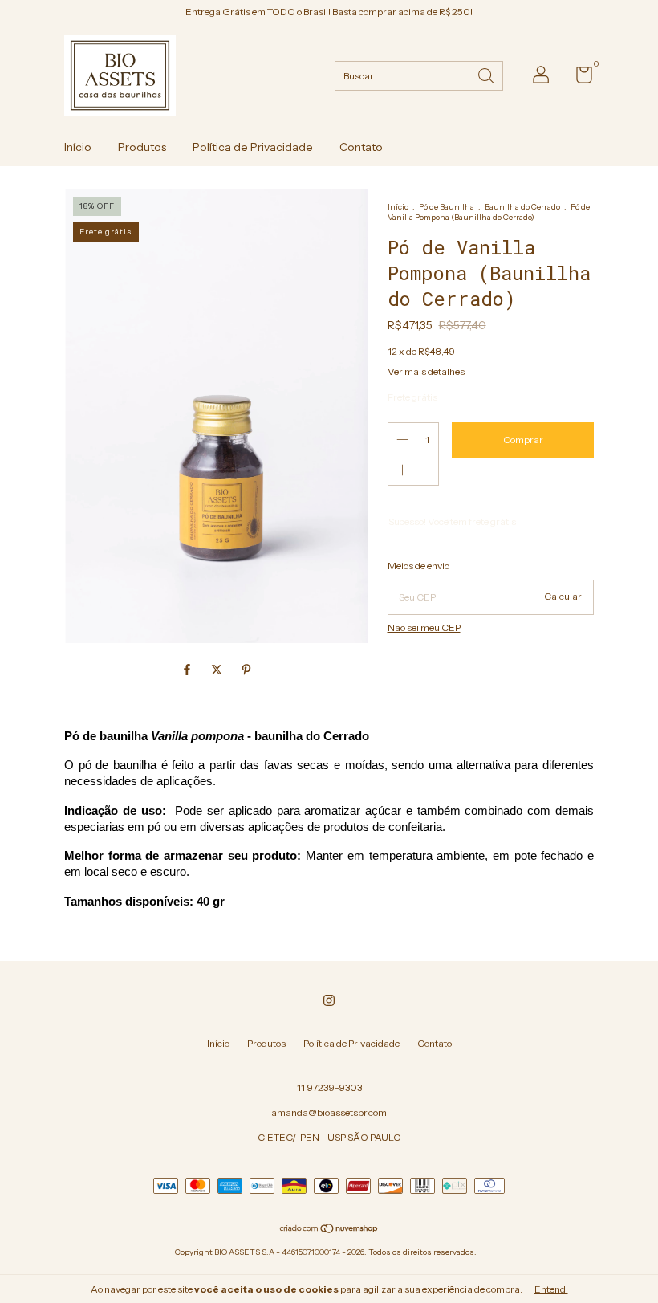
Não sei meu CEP (424, 627)
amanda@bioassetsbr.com (329, 1112)
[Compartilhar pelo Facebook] (188, 669)
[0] (578, 78)
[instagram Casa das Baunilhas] (329, 1000)
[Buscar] (487, 74)
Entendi (551, 1289)
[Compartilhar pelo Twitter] (218, 669)
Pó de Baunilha (446, 207)
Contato (361, 147)
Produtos (142, 147)
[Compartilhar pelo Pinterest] (246, 669)
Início (77, 147)
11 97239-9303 (329, 1087)
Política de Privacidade (253, 147)
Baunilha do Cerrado (522, 207)
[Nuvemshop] (329, 1230)
